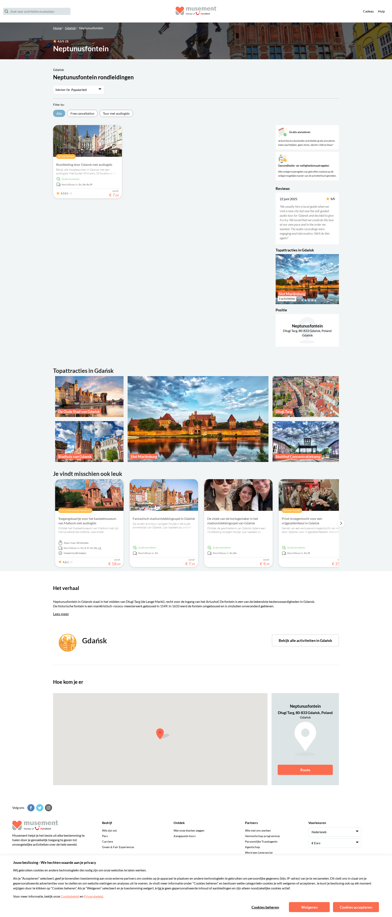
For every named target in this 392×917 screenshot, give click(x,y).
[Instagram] (48, 807)
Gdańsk (70, 28)
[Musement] (196, 11)
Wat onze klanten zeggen (189, 830)
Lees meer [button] (61, 614)
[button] (278, 218)
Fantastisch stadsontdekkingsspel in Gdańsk (164, 518)
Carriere (107, 841)
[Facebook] (30, 807)
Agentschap (252, 847)
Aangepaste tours (185, 836)
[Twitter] (39, 807)
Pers (105, 836)
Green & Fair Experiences (118, 847)
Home (57, 28)
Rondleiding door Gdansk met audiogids (84, 164)
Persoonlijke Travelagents (261, 841)
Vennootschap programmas (262, 836)
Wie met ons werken (258, 830)
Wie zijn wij (109, 830)
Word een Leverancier (259, 852)
